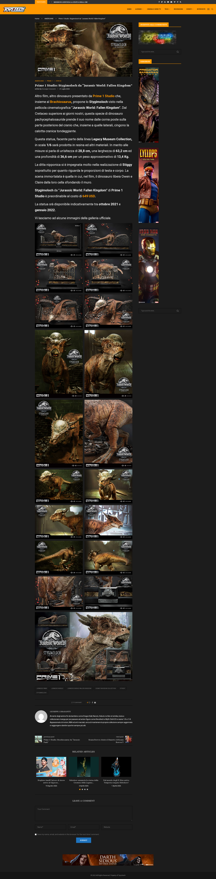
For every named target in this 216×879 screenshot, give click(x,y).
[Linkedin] (165, 2)
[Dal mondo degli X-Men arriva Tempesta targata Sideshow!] (116, 767)
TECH (166, 9)
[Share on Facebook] (92, 703)
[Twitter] (162, 2)
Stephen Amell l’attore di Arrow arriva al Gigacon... (51, 781)
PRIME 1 (50, 81)
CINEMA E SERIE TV (154, 9)
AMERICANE (48, 19)
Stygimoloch (41, 693)
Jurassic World (57, 688)
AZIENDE (138, 9)
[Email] (171, 2)
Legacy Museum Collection (106, 688)
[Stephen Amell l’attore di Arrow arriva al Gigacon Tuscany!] (51, 767)
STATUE (58, 81)
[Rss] (180, 2)
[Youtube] (168, 2)
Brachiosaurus (60, 102)
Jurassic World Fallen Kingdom (79, 688)
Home (37, 19)
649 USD (88, 196)
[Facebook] (159, 2)
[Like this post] (89, 703)
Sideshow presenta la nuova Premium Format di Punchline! (79, 2)
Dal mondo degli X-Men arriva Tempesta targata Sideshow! (116, 781)
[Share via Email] (95, 703)
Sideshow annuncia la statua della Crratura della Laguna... (83, 781)
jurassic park (41, 688)
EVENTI (189, 9)
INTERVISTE (201, 9)
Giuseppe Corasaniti (49, 89)
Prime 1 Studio (103, 96)
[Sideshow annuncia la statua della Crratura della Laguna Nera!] (84, 767)
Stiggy (122, 688)
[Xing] (177, 2)
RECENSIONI (178, 9)
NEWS (129, 9)
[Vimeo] (174, 2)
